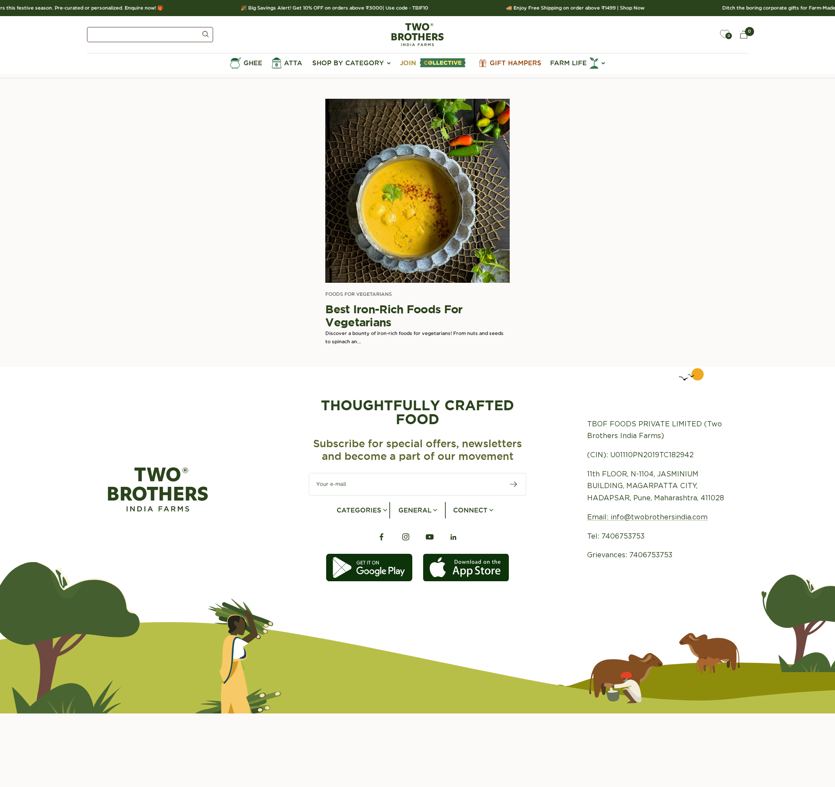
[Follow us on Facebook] (382, 537)
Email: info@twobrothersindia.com (647, 517)
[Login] (704, 34)
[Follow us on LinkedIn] (453, 537)
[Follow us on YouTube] (429, 537)
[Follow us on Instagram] (406, 537)
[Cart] (743, 34)
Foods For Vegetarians (358, 294)
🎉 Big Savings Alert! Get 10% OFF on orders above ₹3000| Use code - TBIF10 (324, 7)
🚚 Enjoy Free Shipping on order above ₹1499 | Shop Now (565, 7)
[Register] (514, 484)
